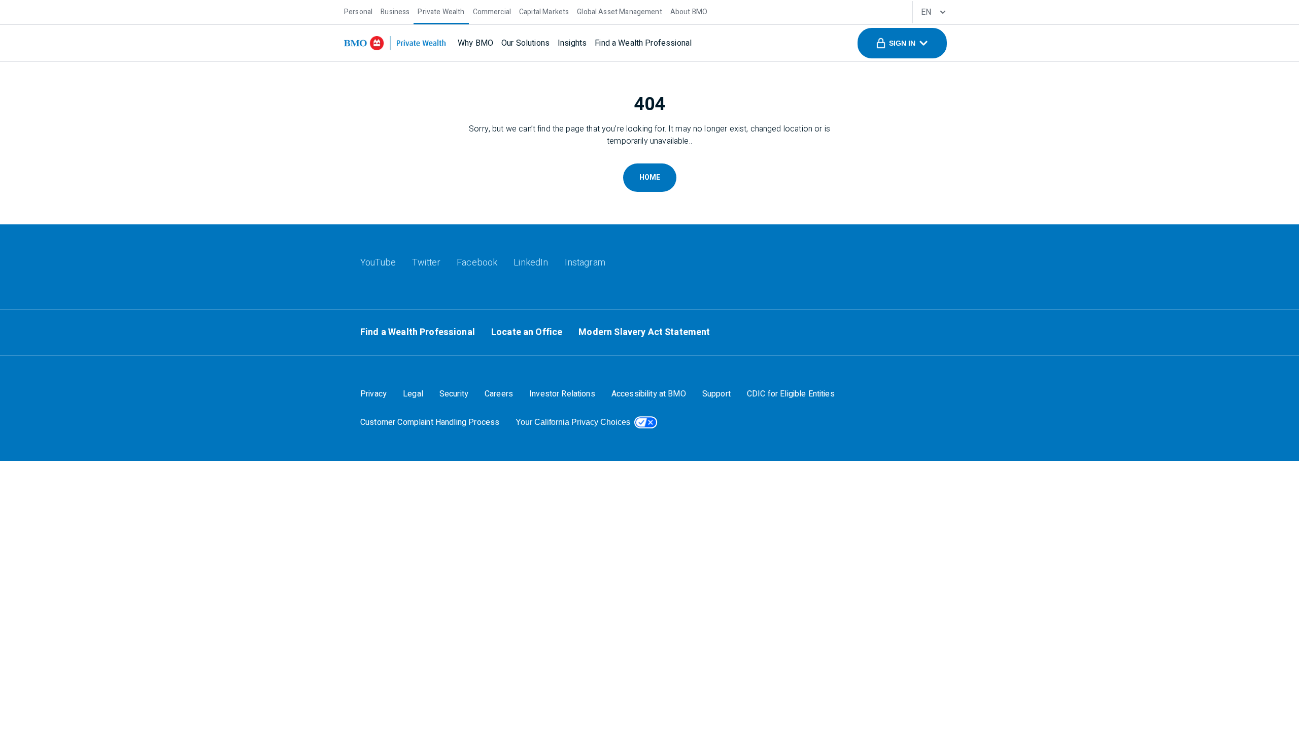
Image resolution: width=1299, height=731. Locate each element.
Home (649, 177)
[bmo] (395, 43)
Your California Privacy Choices (573, 422)
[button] (902, 43)
